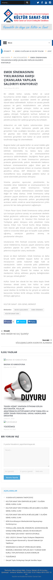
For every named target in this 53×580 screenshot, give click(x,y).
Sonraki (45, 340)
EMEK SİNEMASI (37, 310)
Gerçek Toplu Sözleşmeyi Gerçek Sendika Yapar (24, 560)
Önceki (7, 331)
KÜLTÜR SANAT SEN (12, 314)
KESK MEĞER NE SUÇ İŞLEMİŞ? (15, 333)
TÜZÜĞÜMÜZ (9, 426)
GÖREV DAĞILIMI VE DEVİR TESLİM (24, 51)
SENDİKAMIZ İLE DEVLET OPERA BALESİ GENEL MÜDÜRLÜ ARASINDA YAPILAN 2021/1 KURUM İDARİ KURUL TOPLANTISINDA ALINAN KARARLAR (26, 550)
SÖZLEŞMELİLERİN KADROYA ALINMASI (34, 342)
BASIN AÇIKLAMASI (21, 310)
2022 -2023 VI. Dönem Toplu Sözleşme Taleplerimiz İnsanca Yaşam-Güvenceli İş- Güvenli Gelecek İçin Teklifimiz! (25, 540)
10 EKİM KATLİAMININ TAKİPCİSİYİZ (19, 497)
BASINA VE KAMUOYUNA (14, 364)
